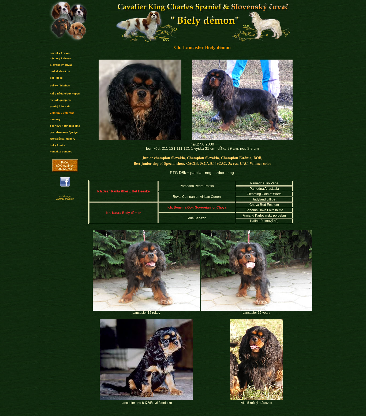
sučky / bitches (60, 85)
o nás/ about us (60, 71)
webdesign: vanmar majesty (65, 197)
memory (55, 119)
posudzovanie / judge (64, 132)
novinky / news (60, 53)
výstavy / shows (60, 58)
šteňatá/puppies (60, 99)
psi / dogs (56, 77)
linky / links (57, 145)
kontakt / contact (61, 151)
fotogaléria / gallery (62, 138)
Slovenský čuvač (61, 64)
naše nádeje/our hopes (65, 93)
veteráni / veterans (62, 112)
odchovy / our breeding (65, 125)
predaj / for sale (60, 106)
